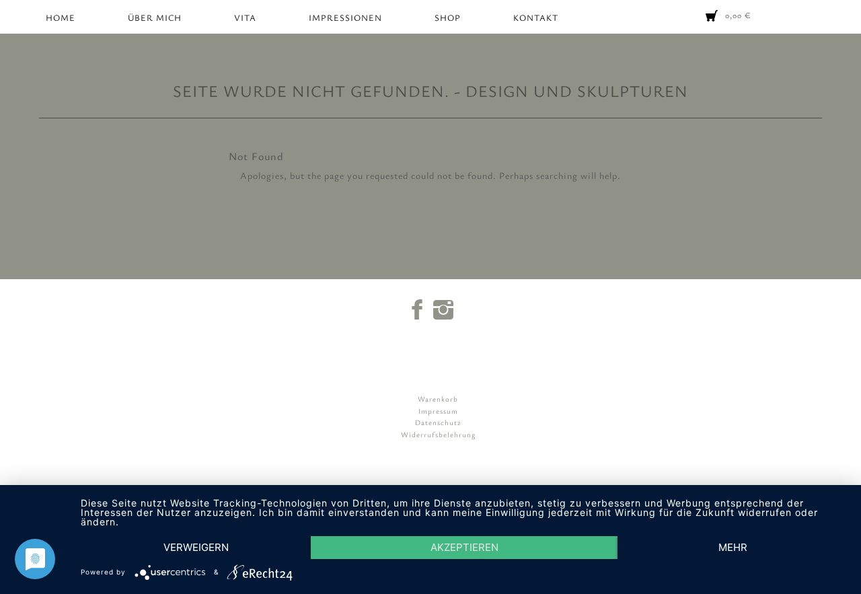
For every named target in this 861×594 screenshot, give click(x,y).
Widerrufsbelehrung (438, 434)
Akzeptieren (464, 547)
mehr (732, 547)
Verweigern (196, 547)
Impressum (438, 411)
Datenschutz (438, 422)
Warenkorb (438, 399)
